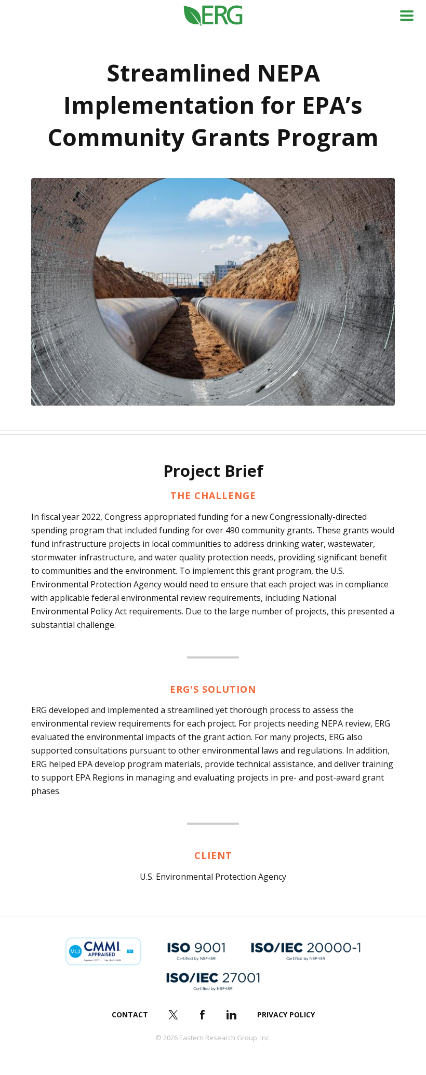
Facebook (202, 1015)
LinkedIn (231, 1015)
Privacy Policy (286, 1014)
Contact (130, 1014)
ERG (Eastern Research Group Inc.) (213, 16)
